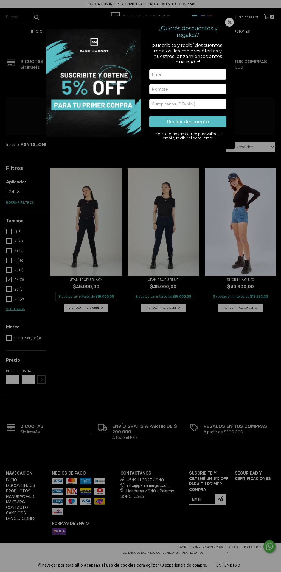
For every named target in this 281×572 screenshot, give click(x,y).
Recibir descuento (188, 121)
